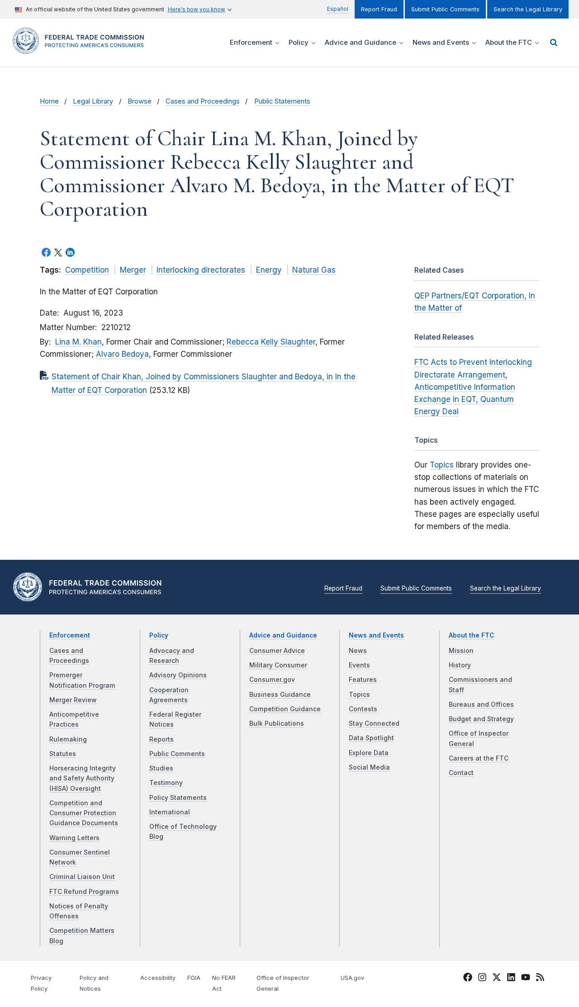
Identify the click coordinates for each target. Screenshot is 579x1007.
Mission (461, 650)
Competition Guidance (285, 709)
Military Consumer (278, 665)
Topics (442, 464)
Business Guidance (280, 694)
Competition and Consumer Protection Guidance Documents (83, 813)
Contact (461, 772)
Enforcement (69, 635)
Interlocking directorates (201, 269)
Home (49, 101)
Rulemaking (68, 739)
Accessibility (158, 977)
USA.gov (352, 977)
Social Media (369, 767)
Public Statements (282, 101)
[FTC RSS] (540, 978)
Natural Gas (314, 269)
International (169, 812)
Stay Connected (374, 723)
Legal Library (93, 101)
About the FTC (471, 635)
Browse (140, 101)
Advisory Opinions (178, 675)
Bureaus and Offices (481, 704)
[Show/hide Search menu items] (553, 42)
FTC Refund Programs (84, 891)
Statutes (62, 753)
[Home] (81, 48)
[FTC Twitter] (496, 977)
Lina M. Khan (78, 341)
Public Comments (177, 753)
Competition (87, 269)
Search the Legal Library (528, 9)
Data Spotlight (371, 738)
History (460, 665)
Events (359, 665)
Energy (269, 269)
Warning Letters (74, 838)
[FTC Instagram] (482, 978)
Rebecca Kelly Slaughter (271, 341)
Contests (363, 709)
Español (337, 8)
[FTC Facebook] (467, 978)
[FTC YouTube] (525, 978)
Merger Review (73, 700)
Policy (158, 635)
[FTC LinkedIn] (511, 978)
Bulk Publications (276, 723)
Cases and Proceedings (203, 101)
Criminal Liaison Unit (82, 876)
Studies (161, 768)
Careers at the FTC (478, 758)
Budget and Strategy (481, 719)
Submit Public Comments (445, 9)
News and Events (376, 635)
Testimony (166, 782)
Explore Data (369, 752)
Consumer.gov (272, 679)
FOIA (193, 977)
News (358, 650)
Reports (161, 739)
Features (363, 679)
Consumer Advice (277, 650)
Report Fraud (379, 9)
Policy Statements (178, 797)
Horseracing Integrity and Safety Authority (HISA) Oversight (82, 778)
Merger (133, 269)
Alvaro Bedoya (122, 354)
